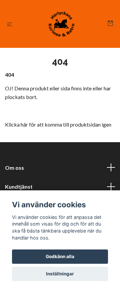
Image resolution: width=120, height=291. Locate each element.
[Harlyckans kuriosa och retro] (61, 24)
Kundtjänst (19, 186)
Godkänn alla (60, 256)
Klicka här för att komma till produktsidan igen (58, 124)
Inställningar (60, 273)
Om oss (14, 167)
